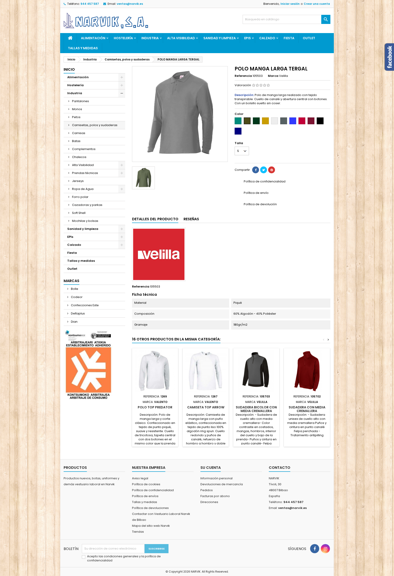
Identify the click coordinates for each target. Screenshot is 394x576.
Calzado (267, 38)
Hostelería (123, 38)
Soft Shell (79, 213)
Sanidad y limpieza (219, 38)
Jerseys (78, 181)
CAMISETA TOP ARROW (205, 407)
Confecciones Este (84, 305)
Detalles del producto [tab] (155, 219)
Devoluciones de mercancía (221, 484)
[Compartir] (255, 169)
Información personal (216, 478)
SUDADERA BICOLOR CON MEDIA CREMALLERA (256, 409)
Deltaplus (77, 313)
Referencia (243, 76)
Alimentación (93, 38)
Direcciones (209, 502)
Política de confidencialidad (153, 490)
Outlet (309, 38)
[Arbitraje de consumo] (88, 365)
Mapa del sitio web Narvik (151, 526)
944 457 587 (89, 4)
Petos (76, 117)
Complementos (84, 149)
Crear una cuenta (317, 4)
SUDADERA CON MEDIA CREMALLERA (307, 409)
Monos (77, 109)
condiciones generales (121, 556)
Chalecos (79, 157)
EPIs (247, 38)
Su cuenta (210, 467)
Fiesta (289, 38)
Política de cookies (146, 484)
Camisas (78, 133)
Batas (76, 141)
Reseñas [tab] (191, 219)
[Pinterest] (271, 169)
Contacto (279, 467)
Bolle (74, 289)
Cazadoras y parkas (87, 205)
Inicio (69, 69)
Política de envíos (145, 496)
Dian (74, 321)
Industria (150, 38)
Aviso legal (140, 478)
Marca (273, 76)
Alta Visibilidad (181, 38)
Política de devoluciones (150, 508)
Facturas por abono (215, 496)
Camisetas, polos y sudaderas (94, 125)
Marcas (71, 280)
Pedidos (206, 490)
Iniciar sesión (290, 4)
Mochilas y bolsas (85, 221)
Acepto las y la (124, 558)
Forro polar (80, 197)
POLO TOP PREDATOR (155, 407)
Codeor (76, 297)
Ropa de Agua (82, 189)
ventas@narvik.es (130, 4)
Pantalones (80, 101)
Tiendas (138, 531)
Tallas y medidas (83, 48)
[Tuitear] (263, 169)
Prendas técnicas (85, 173)
